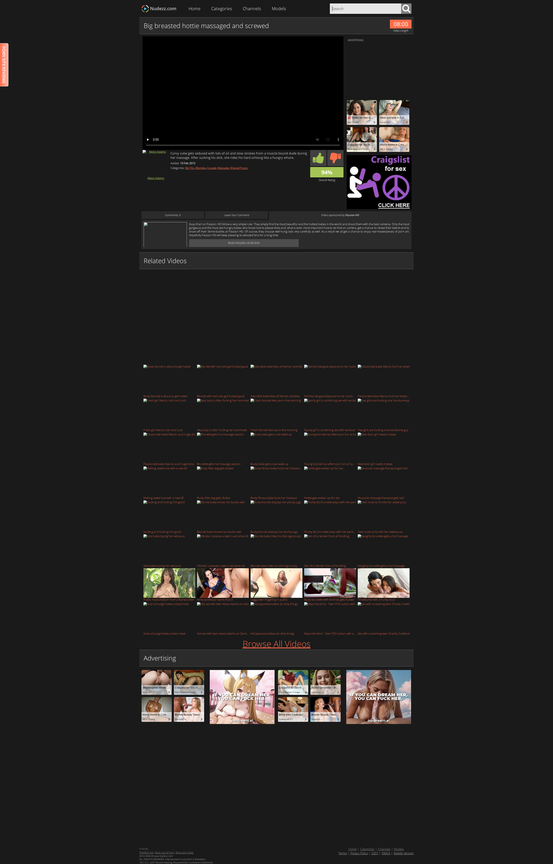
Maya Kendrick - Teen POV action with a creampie (330, 633)
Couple (211, 168)
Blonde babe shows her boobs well (219, 531)
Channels (252, 8)
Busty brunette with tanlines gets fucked (329, 599)
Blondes (200, 168)
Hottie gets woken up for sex (322, 498)
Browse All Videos (277, 644)
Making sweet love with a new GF (163, 498)
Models (279, 8)
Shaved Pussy (239, 168)
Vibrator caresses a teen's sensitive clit (221, 565)
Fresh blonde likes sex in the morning (274, 430)
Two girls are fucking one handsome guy (383, 430)
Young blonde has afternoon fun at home (330, 464)
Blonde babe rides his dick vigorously (274, 565)
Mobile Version (404, 853)
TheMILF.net (146, 852)
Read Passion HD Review (244, 243)
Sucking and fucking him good (162, 531)
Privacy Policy (359, 853)
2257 (374, 853)
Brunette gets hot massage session (219, 464)
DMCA (386, 853)
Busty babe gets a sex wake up (269, 464)
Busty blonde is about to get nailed (165, 396)
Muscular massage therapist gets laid (381, 498)
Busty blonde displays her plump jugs (274, 531)
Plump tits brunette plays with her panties (330, 531)
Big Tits (189, 168)
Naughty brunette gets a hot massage (381, 565)
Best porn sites (185, 852)
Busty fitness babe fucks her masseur (274, 498)
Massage (223, 168)
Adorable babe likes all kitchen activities (275, 396)
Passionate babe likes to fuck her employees (384, 396)
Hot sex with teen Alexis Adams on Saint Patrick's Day (223, 633)
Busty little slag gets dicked (213, 498)
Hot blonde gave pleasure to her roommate (330, 396)
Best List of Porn (164, 852)
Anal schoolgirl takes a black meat (164, 633)
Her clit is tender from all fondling (325, 565)
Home (194, 8)
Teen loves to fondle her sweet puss (380, 531)
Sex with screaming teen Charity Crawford (384, 633)
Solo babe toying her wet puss (162, 565)
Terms (342, 853)
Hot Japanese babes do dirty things (272, 633)
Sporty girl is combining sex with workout (329, 430)
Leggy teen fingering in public (269, 599)
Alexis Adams (155, 178)
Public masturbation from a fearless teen (168, 599)
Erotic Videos (160, 9)
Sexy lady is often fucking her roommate (222, 430)
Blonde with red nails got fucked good (221, 396)
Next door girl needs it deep (375, 464)
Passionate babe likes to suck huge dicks (168, 464)
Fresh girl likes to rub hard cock (163, 430)
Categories (221, 8)
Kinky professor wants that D (215, 599)
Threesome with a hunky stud (376, 599)
